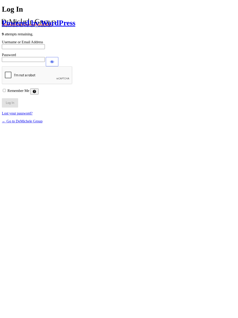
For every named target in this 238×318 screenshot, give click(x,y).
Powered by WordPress (38, 23)
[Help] (34, 91)
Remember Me (18, 91)
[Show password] (52, 61)
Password (9, 55)
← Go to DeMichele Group (22, 121)
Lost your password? (17, 113)
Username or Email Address (22, 42)
